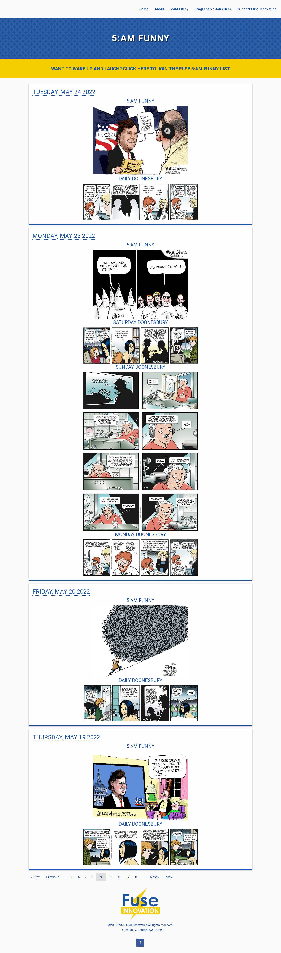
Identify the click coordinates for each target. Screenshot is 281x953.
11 (120, 877)
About (159, 9)
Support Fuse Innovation (257, 9)
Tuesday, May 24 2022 (63, 91)
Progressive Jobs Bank (213, 9)
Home (144, 9)
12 (129, 877)
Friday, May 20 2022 (61, 591)
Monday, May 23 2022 (63, 235)
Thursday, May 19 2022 (66, 737)
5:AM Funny (179, 9)
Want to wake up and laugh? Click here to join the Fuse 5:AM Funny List (140, 69)
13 (137, 877)
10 (111, 877)
